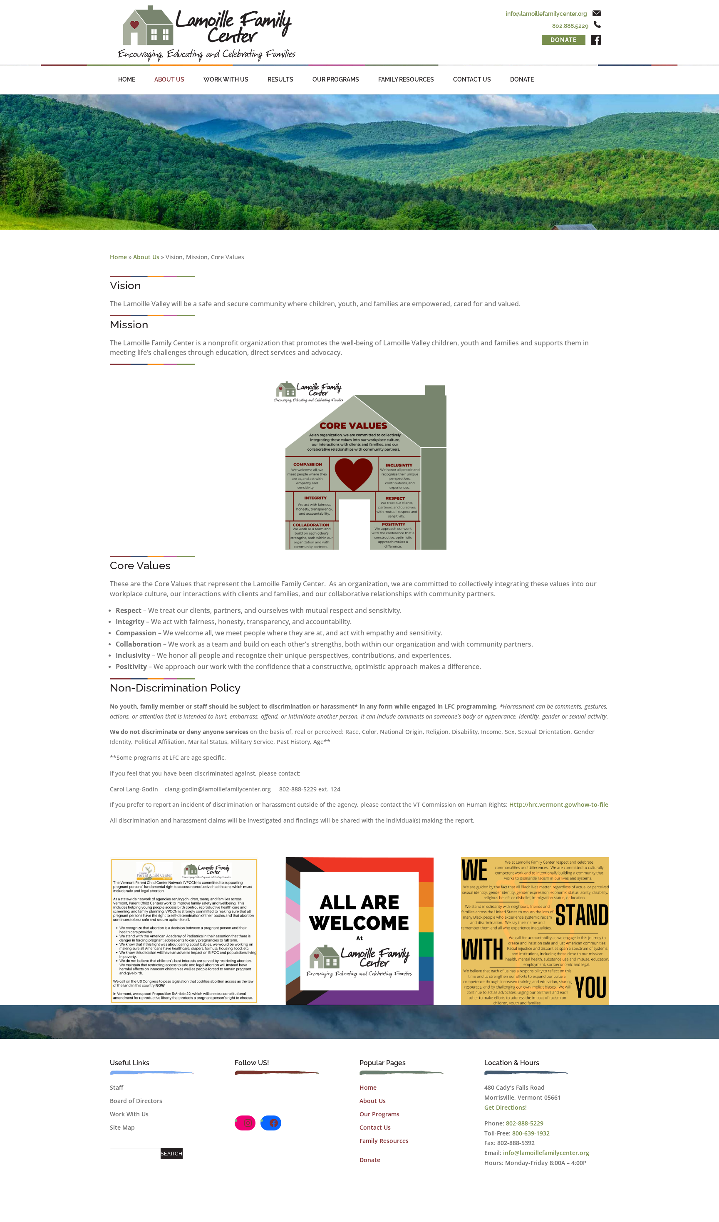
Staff (116, 1087)
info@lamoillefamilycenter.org (546, 13)
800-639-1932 (531, 1133)
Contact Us (472, 80)
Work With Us (225, 80)
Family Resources (406, 80)
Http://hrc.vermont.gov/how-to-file (558, 804)
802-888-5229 (524, 1123)
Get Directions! (505, 1107)
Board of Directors (136, 1101)
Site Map (122, 1127)
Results (280, 80)
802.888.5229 (570, 25)
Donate (563, 40)
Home (126, 80)
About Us (169, 80)
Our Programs (335, 80)
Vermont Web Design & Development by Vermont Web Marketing (402, 1213)
